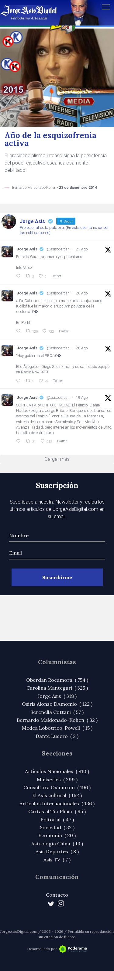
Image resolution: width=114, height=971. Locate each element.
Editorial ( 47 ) (57, 820)
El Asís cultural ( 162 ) (57, 795)
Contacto (57, 895)
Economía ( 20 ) (57, 835)
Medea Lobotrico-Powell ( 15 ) (57, 728)
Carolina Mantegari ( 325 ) (57, 688)
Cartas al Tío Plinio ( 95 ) (57, 811)
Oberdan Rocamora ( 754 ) (57, 680)
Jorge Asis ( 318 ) (57, 696)
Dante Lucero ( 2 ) (57, 736)
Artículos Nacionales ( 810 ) (57, 771)
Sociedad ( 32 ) (57, 827)
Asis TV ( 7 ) (57, 860)
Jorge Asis (27, 249)
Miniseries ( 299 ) (57, 779)
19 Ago (82, 398)
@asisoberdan (58, 249)
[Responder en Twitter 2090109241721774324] (19, 441)
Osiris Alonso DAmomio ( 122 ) (57, 704)
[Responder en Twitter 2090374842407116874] (19, 381)
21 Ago (82, 249)
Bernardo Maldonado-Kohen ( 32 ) (57, 720)
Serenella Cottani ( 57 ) (57, 712)
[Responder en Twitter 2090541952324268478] (19, 331)
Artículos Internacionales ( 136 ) (57, 803)
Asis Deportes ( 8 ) (57, 851)
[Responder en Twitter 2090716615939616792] (19, 276)
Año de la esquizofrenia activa (50, 139)
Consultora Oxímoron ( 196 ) (57, 787)
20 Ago (82, 293)
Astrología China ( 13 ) (57, 843)
